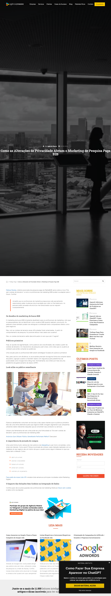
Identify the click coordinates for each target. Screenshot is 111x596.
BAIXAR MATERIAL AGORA (85, 585)
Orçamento (100, 4)
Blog (70, 4)
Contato (90, 4)
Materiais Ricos (80, 4)
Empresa (33, 4)
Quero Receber (90, 476)
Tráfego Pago (12, 281)
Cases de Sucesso (60, 4)
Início (7, 282)
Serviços (41, 4)
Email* (79, 467)
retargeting (45, 445)
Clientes (49, 4)
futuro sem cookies (64, 488)
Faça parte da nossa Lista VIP (16, 477)
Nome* (79, 460)
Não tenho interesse (85, 590)
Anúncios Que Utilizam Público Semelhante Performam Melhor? (27, 436)
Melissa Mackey (11, 290)
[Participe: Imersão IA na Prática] (90, 435)
